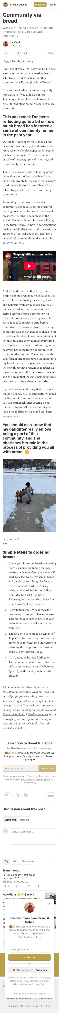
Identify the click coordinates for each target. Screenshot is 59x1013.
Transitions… (12, 870)
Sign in (52, 4)
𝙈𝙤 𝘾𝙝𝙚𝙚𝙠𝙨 (16, 42)
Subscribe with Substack (32, 970)
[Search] (53, 861)
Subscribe (40, 4)
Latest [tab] (15, 861)
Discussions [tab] (28, 861)
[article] (29, 878)
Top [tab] (6, 861)
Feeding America (38, 714)
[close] (49, 903)
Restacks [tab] (24, 819)
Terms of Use (45, 776)
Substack (13, 1006)
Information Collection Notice (35, 779)
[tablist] (17, 819)
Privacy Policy (40, 984)
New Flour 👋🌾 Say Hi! (18, 894)
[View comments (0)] (17, 53)
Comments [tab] (10, 819)
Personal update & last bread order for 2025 (19, 876)
